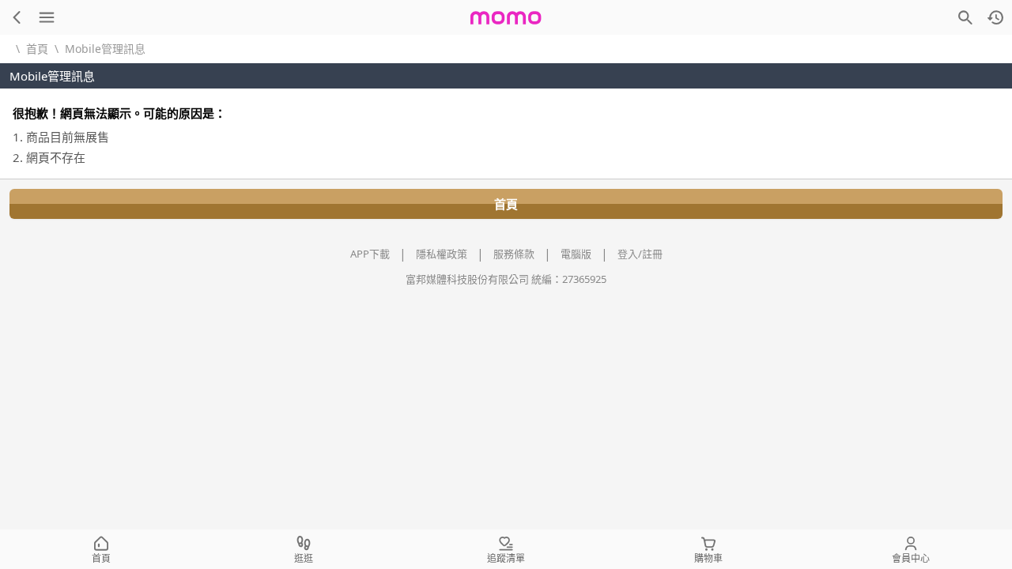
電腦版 (576, 254)
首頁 (37, 48)
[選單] (46, 17)
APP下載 (370, 254)
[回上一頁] (16, 17)
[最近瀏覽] (995, 17)
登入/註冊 (640, 254)
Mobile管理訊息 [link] (105, 48)
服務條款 (513, 254)
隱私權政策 (441, 254)
